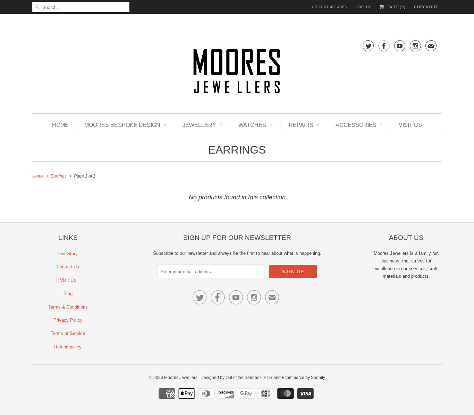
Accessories (356, 125)
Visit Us (410, 125)
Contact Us (68, 266)
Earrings (237, 150)
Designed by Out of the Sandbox (231, 377)
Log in (363, 7)
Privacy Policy (68, 320)
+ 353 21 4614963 (329, 7)
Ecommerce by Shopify (303, 377)
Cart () (395, 7)
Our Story (68, 253)
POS (268, 377)
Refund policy (68, 346)
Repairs (301, 125)
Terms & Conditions (68, 307)
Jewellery (199, 125)
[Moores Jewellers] (237, 72)
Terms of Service (68, 333)
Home (60, 125)
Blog (68, 293)
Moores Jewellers (181, 377)
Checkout (426, 7)
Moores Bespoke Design (122, 125)
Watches (252, 125)
